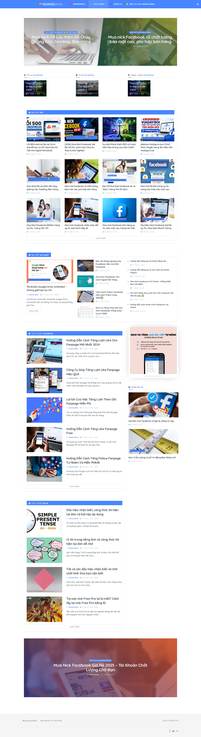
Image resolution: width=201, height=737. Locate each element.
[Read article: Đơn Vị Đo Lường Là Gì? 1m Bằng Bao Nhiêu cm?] (153, 441)
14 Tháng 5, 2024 (136, 425)
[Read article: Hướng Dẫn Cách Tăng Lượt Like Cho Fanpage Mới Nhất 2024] (44, 351)
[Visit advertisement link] (153, 350)
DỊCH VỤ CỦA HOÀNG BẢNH (142, 4)
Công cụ (117, 4)
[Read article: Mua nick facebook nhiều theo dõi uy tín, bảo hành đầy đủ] (82, 210)
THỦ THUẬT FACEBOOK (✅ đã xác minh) (80, 137)
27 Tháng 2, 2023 (138, 265)
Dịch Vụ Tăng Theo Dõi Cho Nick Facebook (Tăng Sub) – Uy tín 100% (109, 310)
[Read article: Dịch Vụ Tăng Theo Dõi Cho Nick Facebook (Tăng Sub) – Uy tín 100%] (85, 312)
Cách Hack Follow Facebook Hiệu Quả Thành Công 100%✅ (109, 295)
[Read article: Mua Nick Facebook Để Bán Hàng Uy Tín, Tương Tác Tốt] (44, 210)
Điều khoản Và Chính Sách (51, 720)
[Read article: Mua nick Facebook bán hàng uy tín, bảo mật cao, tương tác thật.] (119, 210)
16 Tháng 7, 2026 (72, 154)
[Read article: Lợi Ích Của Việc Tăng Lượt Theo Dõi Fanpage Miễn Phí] (44, 410)
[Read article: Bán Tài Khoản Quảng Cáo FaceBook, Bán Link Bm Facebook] (85, 265)
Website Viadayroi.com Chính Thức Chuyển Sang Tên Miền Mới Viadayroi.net (140, 41)
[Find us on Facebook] (170, 731)
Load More (100, 238)
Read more (35, 310)
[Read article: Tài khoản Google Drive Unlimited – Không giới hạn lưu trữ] (50, 271)
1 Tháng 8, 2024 (136, 461)
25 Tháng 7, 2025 (110, 232)
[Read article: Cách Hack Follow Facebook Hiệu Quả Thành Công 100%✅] (85, 296)
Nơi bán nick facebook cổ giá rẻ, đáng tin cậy (151, 421)
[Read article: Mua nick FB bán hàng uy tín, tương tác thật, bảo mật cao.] (157, 171)
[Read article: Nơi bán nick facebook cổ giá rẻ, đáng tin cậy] (153, 404)
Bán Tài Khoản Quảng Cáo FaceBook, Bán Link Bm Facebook (108, 264)
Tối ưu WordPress (61, 32)
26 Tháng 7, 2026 (85, 94)
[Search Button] (198, 4)
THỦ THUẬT (98, 4)
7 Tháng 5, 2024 (47, 295)
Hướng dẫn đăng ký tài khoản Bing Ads (148, 261)
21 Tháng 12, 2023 (138, 276)
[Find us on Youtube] (173, 731)
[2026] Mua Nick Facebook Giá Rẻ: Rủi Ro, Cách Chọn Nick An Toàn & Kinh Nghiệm (80, 147)
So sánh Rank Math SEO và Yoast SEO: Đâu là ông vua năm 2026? (61, 39)
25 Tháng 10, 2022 (138, 311)
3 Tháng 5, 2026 (34, 193)
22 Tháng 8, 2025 (72, 193)
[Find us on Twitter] (177, 731)
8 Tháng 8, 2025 (148, 193)
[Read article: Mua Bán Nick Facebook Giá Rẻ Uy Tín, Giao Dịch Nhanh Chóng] (157, 210)
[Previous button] (26, 41)
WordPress (79, 4)
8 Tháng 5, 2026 (141, 51)
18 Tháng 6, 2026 (61, 46)
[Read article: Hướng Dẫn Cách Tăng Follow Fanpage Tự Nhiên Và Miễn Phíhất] (44, 469)
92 (58, 295)
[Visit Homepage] (51, 4)
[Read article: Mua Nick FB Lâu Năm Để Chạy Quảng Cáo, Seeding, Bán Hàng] (44, 171)
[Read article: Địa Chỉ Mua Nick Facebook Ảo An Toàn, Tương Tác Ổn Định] (119, 171)
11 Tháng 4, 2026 (110, 193)
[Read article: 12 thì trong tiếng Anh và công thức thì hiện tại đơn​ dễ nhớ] (44, 550)
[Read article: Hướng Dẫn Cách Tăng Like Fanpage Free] (44, 439)
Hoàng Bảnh (34, 295)
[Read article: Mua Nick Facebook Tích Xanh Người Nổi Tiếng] (85, 281)
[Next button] (175, 41)
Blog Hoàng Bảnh (30, 720)
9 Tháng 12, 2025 (72, 232)
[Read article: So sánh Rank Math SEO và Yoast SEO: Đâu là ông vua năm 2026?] (119, 129)
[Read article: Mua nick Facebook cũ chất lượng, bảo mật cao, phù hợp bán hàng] (82, 171)
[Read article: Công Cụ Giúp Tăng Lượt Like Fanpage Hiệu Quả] (44, 380)
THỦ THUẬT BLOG (138, 451)
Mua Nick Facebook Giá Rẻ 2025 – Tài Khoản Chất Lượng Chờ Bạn (100, 667)
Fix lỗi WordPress (36, 138)
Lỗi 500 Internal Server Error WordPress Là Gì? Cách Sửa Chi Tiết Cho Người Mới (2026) (42, 147)
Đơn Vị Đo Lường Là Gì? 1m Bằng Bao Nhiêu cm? (152, 457)
